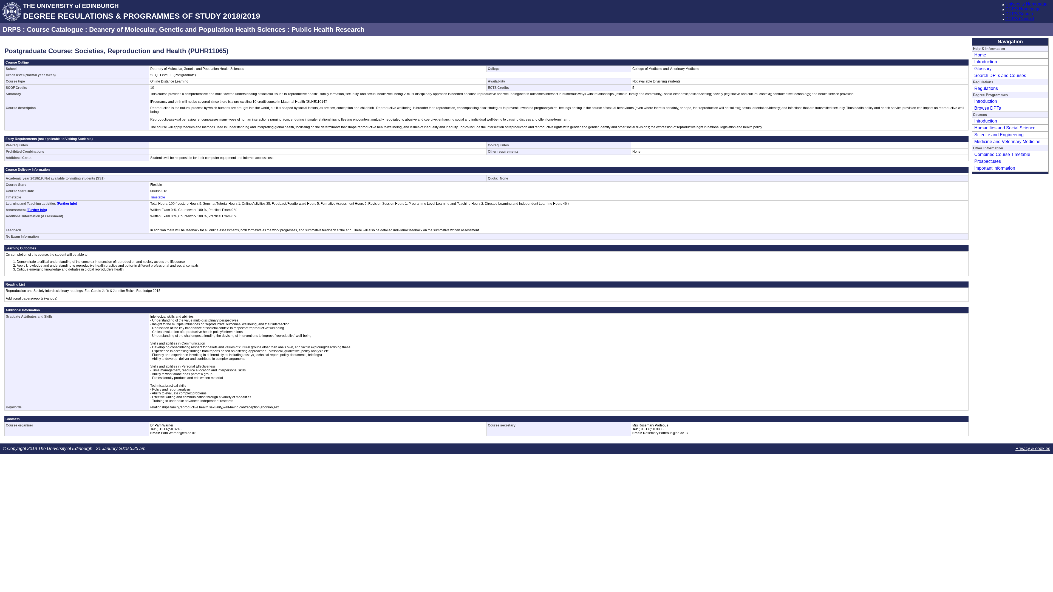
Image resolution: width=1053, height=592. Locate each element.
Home (980, 55)
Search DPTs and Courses (1000, 75)
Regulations (986, 88)
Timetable (157, 197)
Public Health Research (327, 29)
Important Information (994, 168)
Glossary (983, 68)
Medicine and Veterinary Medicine (1007, 141)
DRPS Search (1019, 14)
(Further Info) (67, 204)
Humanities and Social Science (1004, 128)
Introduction (985, 61)
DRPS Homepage (1023, 9)
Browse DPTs (987, 108)
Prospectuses (987, 161)
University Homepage (1026, 4)
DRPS (12, 29)
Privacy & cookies (1032, 448)
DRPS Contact (1019, 18)
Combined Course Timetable (1002, 154)
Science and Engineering (999, 134)
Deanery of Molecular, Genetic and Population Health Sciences (187, 29)
